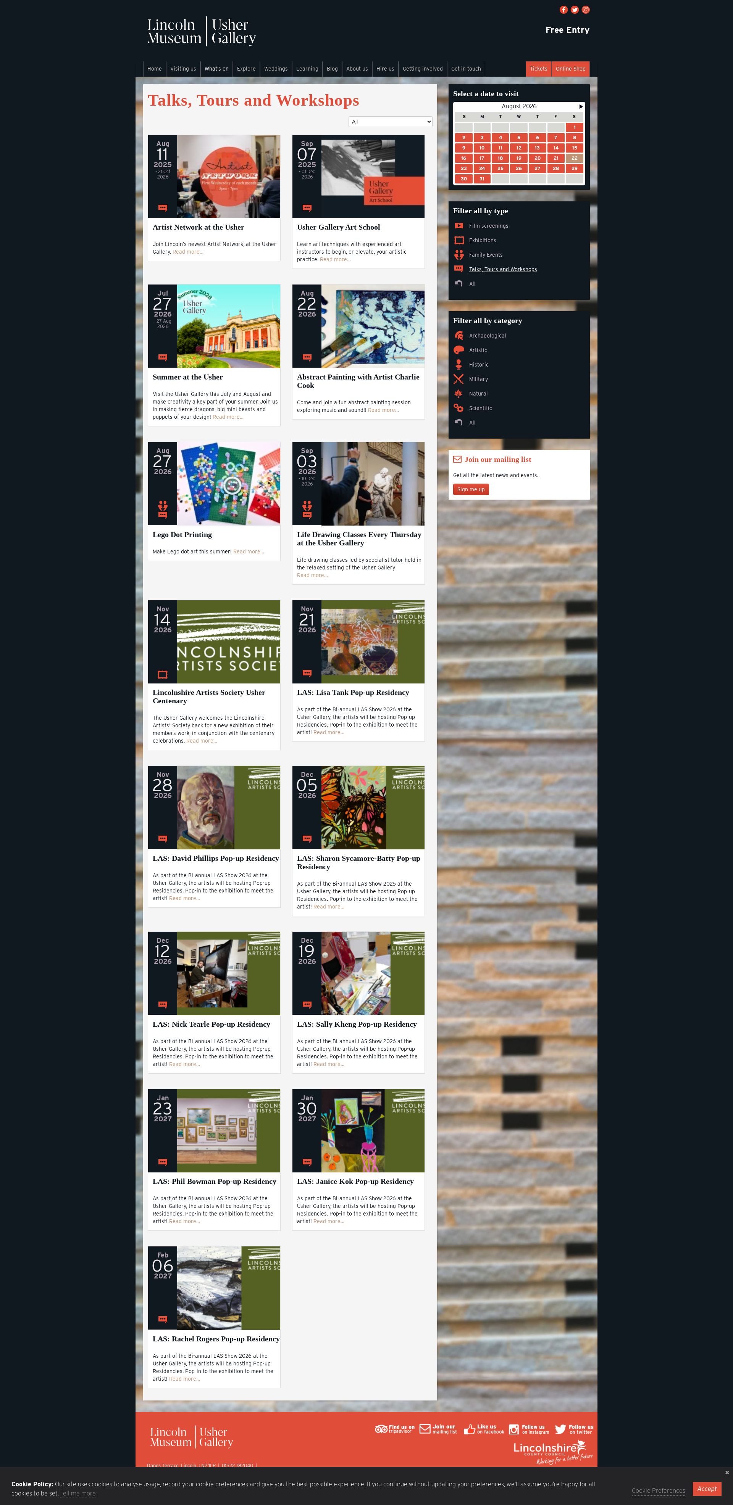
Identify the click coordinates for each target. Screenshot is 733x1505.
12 (519, 148)
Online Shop (571, 69)
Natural (478, 394)
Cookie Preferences (658, 1490)
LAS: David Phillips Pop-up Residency (216, 858)
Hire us (385, 69)
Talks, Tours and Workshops (503, 269)
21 (556, 158)
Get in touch (466, 69)
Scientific (480, 408)
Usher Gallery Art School (338, 227)
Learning (307, 69)
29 (575, 168)
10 (482, 148)
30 (464, 179)
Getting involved (423, 69)
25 (500, 168)
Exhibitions (482, 240)
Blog (332, 69)
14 (556, 148)
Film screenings (489, 226)
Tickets (538, 69)
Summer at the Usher (188, 377)
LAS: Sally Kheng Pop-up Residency (357, 1024)
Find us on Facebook (564, 9)
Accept (707, 1488)
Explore (246, 69)
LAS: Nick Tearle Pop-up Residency (211, 1024)
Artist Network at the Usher (198, 227)
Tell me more (78, 1493)
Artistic (478, 350)
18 (500, 158)
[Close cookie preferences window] (727, 1472)
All (472, 284)
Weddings (276, 69)
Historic (479, 365)
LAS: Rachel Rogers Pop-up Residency (216, 1339)
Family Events (486, 255)
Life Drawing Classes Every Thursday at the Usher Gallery (359, 538)
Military (478, 379)
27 (537, 168)
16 (463, 158)
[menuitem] (154, 69)
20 (537, 158)
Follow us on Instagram (585, 9)
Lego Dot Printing (182, 534)
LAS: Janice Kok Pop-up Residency (355, 1181)
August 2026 (519, 106)
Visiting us (183, 69)
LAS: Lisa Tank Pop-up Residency (353, 692)
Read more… (188, 252)
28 (556, 168)
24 (482, 168)
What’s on (217, 69)
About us (357, 69)
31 (482, 179)
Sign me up (471, 489)
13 (537, 148)
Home (154, 69)
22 (575, 158)
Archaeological (487, 336)
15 (574, 148)
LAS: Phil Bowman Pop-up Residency (214, 1181)
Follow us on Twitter (574, 9)
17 (482, 158)
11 (500, 148)
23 (464, 168)
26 (519, 168)
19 (519, 158)
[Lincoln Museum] (201, 35)
